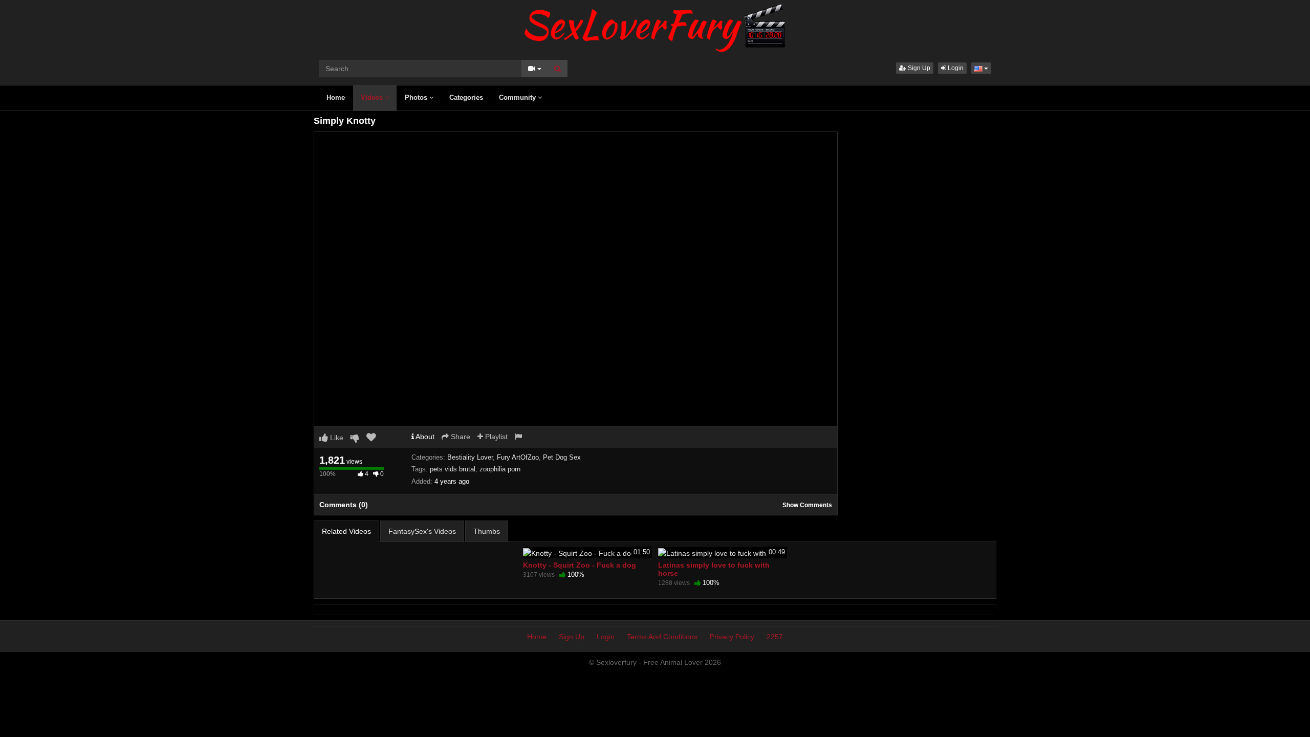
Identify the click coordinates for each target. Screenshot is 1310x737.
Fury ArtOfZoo (518, 457)
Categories (466, 97)
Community (518, 97)
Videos (373, 97)
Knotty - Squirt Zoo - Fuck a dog (579, 565)
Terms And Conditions (662, 637)
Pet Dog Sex (562, 457)
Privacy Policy (732, 637)
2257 (775, 637)
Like (335, 437)
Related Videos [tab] (346, 531)
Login (955, 68)
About (424, 436)
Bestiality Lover (470, 457)
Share (459, 436)
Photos (417, 97)
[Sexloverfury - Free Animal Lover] (655, 25)
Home (335, 97)
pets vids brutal (452, 469)
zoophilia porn (499, 469)
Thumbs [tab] (486, 531)
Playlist (495, 436)
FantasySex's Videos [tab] (422, 531)
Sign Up (918, 68)
